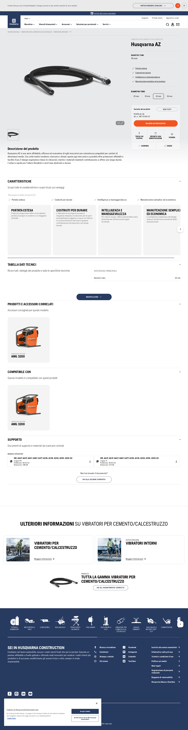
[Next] (180, 229)
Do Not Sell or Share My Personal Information (85, 718)
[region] (52, 712)
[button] (94, 479)
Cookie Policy (11, 718)
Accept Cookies (85, 711)
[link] (103, 13)
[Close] (96, 703)
